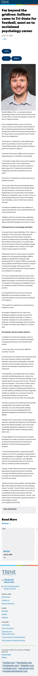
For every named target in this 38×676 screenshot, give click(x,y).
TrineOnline (6, 625)
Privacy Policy (6, 655)
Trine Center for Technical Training (13, 640)
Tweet (7, 51)
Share (6, 58)
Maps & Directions (8, 603)
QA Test (7, 551)
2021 (4, 39)
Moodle (4, 614)
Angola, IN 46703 (10, 589)
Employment (6, 597)
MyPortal (5, 611)
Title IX (4, 657)
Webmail (5, 617)
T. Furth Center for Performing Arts (13, 637)
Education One (7, 631)
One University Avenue (11, 586)
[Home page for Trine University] (5, 2)
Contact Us (5, 600)
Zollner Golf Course (8, 634)
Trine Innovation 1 (8, 628)
